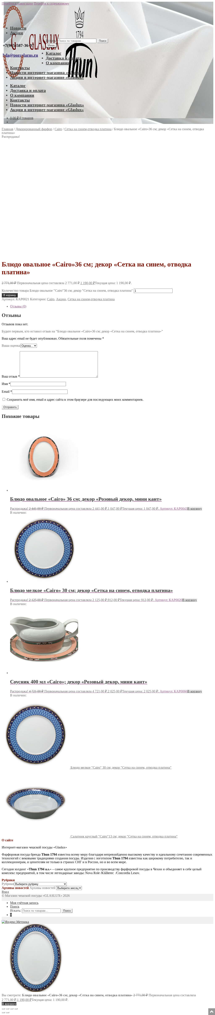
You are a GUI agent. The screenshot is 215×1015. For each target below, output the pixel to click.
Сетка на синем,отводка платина (87, 129)
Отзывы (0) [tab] (18, 306)
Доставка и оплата (63, 58)
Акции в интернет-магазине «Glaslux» (47, 77)
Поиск (102, 40)
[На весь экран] (7, 1008)
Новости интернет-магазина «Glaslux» (47, 72)
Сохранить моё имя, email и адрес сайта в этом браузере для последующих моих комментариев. (75, 399)
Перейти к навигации (17, 3)
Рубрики (8, 884)
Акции (16, 32)
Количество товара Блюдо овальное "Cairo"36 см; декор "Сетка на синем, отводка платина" (67, 290)
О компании (58, 62)
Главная (7, 129)
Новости (18, 28)
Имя (6, 384)
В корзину (9, 295)
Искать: (51, 40)
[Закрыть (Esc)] (16, 1008)
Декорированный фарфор (34, 129)
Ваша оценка (11, 345)
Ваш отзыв (11, 376)
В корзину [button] (194, 508)
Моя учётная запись (24, 903)
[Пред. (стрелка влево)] (3, 1012)
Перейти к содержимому (51, 3)
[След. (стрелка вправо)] (7, 1012)
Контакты (20, 67)
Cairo (58, 129)
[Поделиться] (11, 1008)
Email (7, 391)
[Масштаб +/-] (3, 1008)
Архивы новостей (42, 888)
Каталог (53, 53)
